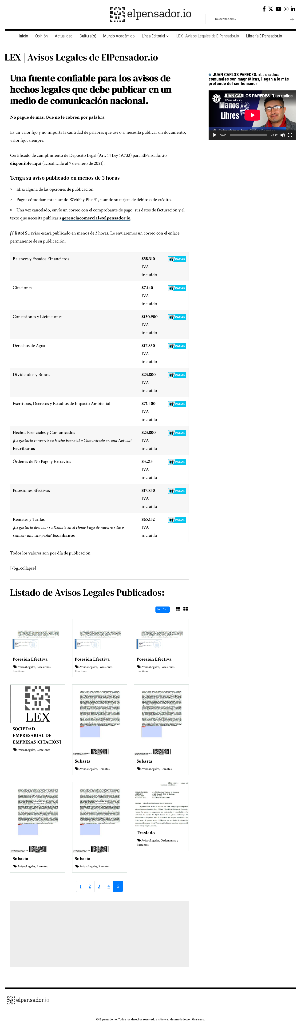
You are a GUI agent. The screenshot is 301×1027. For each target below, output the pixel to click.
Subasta (83, 761)
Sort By (161, 609)
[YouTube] (278, 9)
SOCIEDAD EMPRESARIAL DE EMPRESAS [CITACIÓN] (37, 735)
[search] (8, 14)
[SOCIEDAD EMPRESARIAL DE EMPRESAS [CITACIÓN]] (37, 703)
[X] (270, 9)
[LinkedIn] (292, 9)
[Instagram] (286, 9)
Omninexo (198, 1019)
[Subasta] (99, 720)
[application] (252, 115)
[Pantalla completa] (290, 135)
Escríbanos (24, 448)
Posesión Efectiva (30, 659)
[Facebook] (264, 9)
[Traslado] (161, 804)
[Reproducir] (214, 135)
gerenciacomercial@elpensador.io (96, 218)
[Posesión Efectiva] (37, 636)
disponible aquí (25, 163)
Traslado (146, 833)
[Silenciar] (282, 135)
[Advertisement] (99, 934)
